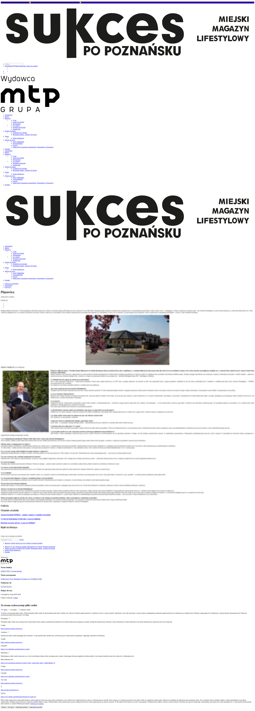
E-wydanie (16, 125)
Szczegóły (13, 610)
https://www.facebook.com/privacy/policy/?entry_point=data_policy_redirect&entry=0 (28, 663)
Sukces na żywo (10, 140)
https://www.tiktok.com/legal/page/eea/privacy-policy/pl (18, 697)
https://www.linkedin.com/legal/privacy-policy (15, 649)
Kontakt (7, 149)
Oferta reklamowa (18, 138)
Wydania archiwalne (19, 66)
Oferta (7, 136)
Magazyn (8, 118)
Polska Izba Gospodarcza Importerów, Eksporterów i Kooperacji (33, 147)
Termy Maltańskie (18, 142)
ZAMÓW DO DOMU (20, 133)
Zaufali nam (16, 129)
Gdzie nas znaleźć (32, 66)
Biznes (7, 117)
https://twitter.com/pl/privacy (10, 690)
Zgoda (5, 610)
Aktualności (8, 115)
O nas (14, 120)
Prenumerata (9, 66)
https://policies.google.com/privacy (12, 628)
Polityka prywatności (37, 704)
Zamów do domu (10, 131)
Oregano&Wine (18, 143)
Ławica (15, 145)
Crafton (15, 598)
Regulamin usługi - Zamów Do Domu (25, 134)
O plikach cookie (25, 610)
